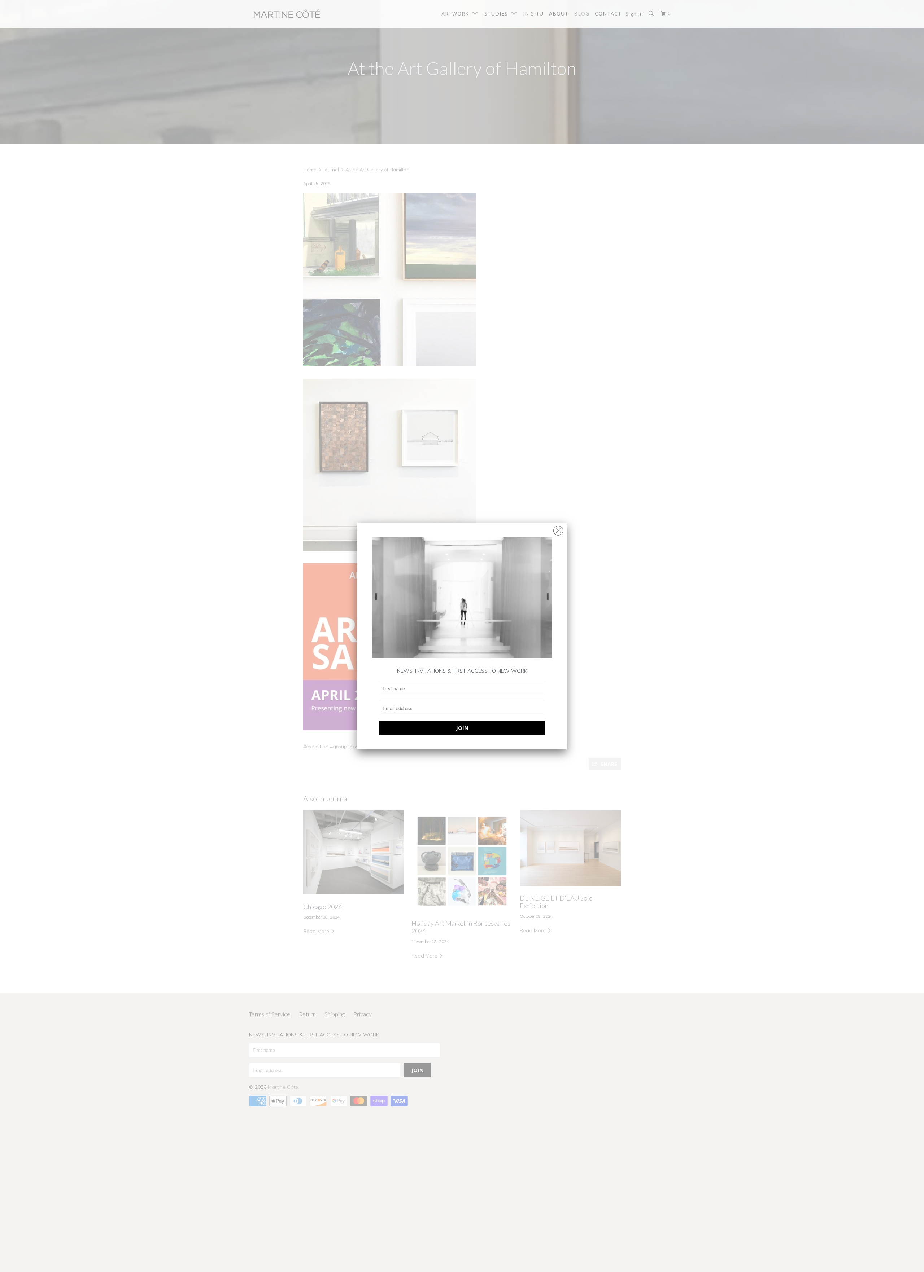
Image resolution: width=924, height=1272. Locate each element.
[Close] (558, 528)
